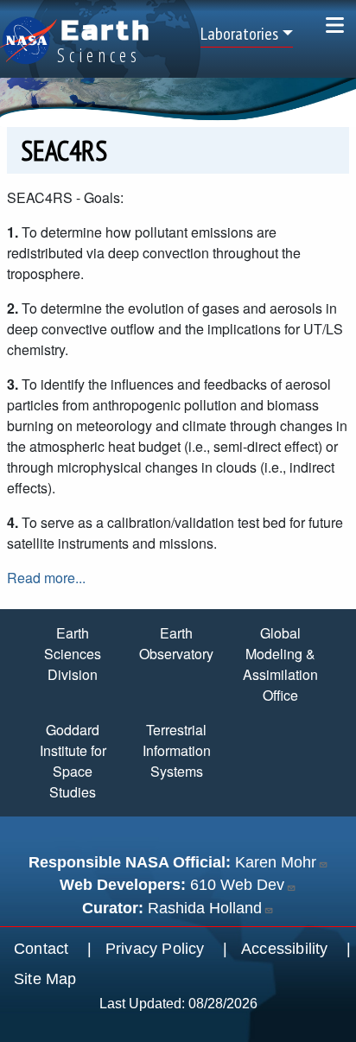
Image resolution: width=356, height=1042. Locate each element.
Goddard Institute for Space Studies (73, 761)
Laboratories (239, 33)
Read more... (46, 578)
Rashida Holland (205, 908)
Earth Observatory (176, 643)
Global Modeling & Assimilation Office (280, 664)
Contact (41, 948)
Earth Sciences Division (72, 653)
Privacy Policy (155, 948)
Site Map (45, 979)
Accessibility (284, 948)
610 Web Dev (237, 884)
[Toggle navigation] (335, 24)
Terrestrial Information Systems (177, 750)
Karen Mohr (275, 862)
